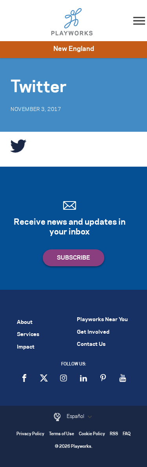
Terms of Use (61, 434)
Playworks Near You (102, 319)
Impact (25, 347)
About (25, 322)
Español (76, 416)
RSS (114, 434)
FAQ (127, 434)
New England (73, 49)
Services (28, 334)
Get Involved (93, 332)
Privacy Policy (30, 434)
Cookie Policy (92, 434)
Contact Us (91, 344)
